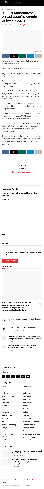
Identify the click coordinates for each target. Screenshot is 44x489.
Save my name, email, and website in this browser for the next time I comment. (22, 254)
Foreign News (7, 428)
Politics (26, 415)
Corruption (6, 399)
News (25, 406)
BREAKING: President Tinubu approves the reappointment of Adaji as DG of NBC (22, 346)
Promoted (27, 418)
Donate (4, 482)
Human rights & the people (9, 435)
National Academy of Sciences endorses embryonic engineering (22, 329)
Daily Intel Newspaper (28, 25)
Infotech (5, 439)
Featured (5, 421)
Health (4, 431)
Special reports (29, 425)
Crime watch (6, 403)
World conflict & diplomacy (29, 438)
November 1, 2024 (10, 27)
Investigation (28, 390)
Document (6, 409)
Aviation (5, 390)
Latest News (11, 9)
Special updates (29, 428)
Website (5, 243)
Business (5, 393)
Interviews (27, 387)
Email (4, 234)
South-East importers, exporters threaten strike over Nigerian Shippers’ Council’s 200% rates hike (24, 338)
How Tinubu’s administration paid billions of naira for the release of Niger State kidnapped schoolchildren (16, 306)
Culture (4, 406)
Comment (6, 200)
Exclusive (5, 418)
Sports (25, 431)
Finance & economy (9, 425)
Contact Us (30, 480)
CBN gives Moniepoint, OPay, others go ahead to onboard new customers (24, 320)
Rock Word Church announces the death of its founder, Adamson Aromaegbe (25, 462)
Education (5, 412)
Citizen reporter (8, 396)
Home (3, 9)
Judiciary (26, 393)
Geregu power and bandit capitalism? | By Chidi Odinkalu (27, 452)
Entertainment (7, 415)
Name (4, 225)
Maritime (26, 399)
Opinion (26, 412)
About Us (4, 480)
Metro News (27, 403)
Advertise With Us (17, 480)
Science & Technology (31, 421)
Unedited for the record (32, 434)
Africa (4, 387)
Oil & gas (26, 409)
